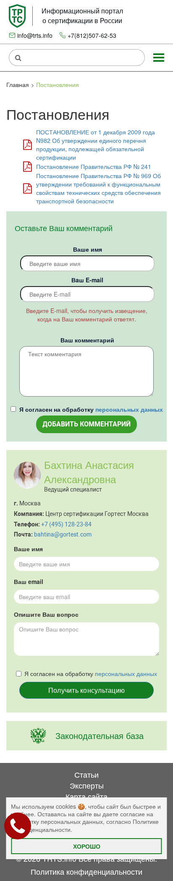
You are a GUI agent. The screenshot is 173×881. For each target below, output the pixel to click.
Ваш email (28, 581)
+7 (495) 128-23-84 (66, 524)
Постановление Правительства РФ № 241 (93, 166)
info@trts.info (34, 35)
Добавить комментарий (86, 424)
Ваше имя (87, 249)
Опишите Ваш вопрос (46, 614)
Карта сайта (86, 796)
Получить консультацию (86, 690)
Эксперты (87, 785)
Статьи (86, 774)
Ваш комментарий (87, 340)
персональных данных (129, 409)
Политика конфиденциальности (86, 871)
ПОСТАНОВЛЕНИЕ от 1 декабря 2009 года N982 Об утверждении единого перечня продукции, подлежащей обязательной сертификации (95, 144)
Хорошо (86, 846)
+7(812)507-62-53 (92, 35)
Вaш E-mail (87, 280)
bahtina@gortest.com (63, 534)
